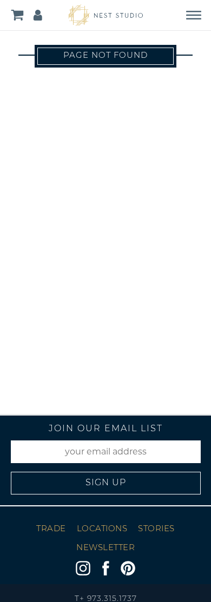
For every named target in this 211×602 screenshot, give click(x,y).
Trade (51, 529)
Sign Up (105, 483)
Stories (156, 529)
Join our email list (106, 429)
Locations (102, 529)
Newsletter (105, 548)
